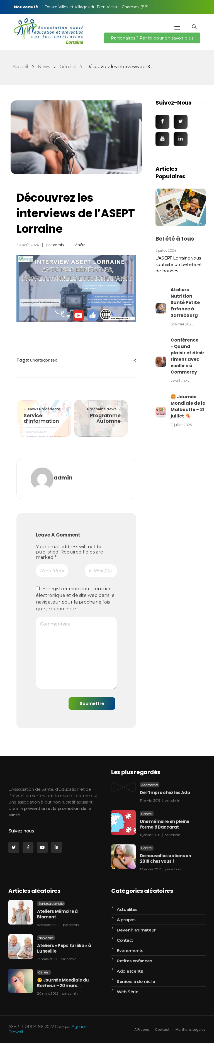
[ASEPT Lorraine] (48, 31)
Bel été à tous (174, 239)
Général (68, 66)
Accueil (20, 66)
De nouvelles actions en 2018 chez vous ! (165, 858)
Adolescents (149, 785)
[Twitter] (13, 847)
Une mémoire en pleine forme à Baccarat (164, 824)
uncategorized (43, 360)
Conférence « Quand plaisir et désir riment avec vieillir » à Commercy (187, 356)
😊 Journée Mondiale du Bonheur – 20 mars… (63, 982)
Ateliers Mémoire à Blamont (57, 914)
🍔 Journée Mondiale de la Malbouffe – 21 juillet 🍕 (188, 406)
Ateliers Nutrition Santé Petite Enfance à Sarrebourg (185, 302)
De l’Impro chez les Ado (165, 792)
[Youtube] (42, 847)
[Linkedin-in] (56, 847)
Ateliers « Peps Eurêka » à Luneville (64, 948)
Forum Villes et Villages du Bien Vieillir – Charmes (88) (96, 6)
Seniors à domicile (50, 904)
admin (58, 245)
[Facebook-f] (28, 847)
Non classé (45, 938)
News (44, 66)
